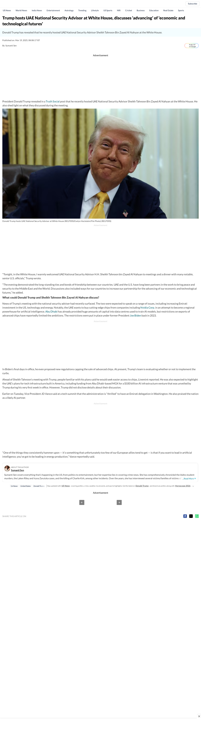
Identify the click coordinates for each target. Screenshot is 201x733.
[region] (100, 78)
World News (21, 10)
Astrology (69, 10)
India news (37, 10)
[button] (81, 502)
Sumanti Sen (17, 470)
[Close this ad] (199, 716)
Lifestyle (95, 10)
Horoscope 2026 (182, 485)
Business (141, 10)
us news (14, 486)
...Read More (188, 478)
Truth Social (53, 101)
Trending (82, 10)
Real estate (168, 10)
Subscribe (192, 4)
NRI (119, 10)
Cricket (128, 10)
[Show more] (193, 485)
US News (7, 10)
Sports (181, 10)
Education (154, 10)
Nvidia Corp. (147, 307)
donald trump (39, 486)
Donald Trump (142, 485)
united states (25, 486)
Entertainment (53, 10)
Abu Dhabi (51, 311)
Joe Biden (135, 315)
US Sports (107, 10)
